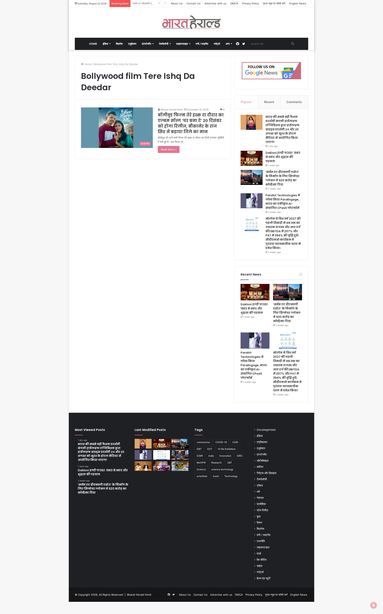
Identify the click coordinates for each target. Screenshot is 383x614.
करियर (260, 466)
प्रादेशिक (261, 504)
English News (297, 3)
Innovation (225, 455)
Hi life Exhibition (227, 448)
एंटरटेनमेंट (146, 43)
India (211, 455)
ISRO (239, 455)
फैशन (259, 522)
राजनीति (261, 541)
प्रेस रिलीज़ (262, 510)
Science (201, 469)
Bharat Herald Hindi (172, 109)
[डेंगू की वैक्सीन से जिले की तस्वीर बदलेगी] (180, 466)
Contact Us (193, 3)
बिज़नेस (119, 43)
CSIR (235, 442)
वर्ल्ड (259, 553)
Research (216, 462)
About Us (177, 3)
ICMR (200, 455)
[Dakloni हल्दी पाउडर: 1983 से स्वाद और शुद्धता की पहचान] (252, 158)
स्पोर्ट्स (217, 43)
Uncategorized (266, 429)
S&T (229, 462)
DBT (199, 448)
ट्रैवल (260, 485)
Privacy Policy (250, 3)
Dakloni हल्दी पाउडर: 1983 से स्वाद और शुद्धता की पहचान (283, 157)
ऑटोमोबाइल (262, 460)
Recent (269, 102)
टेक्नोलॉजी (163, 43)
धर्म (258, 491)
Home (93, 43)
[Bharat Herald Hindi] (191, 22)
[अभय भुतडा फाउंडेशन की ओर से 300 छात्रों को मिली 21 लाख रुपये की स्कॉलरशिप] (161, 466)
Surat (216, 476)
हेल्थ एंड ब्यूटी (263, 578)
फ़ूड (259, 516)
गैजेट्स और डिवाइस (266, 473)
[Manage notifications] (373, 605)
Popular (246, 102)
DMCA (234, 3)
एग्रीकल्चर (262, 442)
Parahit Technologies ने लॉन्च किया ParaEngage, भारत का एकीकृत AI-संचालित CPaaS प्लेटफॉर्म (283, 201)
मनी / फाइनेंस (202, 43)
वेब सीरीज (262, 559)
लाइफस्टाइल (182, 43)
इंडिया (105, 43)
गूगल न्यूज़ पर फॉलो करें (274, 3)
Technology (231, 476)
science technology (222, 469)
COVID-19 (221, 442)
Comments (294, 102)
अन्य (228, 43)
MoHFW (201, 462)
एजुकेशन (132, 43)
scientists (202, 476)
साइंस (259, 565)
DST (209, 448)
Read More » (169, 149)
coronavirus (203, 442)
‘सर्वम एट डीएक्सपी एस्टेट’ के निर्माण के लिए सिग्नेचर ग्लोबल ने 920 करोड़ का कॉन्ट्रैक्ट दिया (282, 178)
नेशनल (260, 497)
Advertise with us (215, 3)
